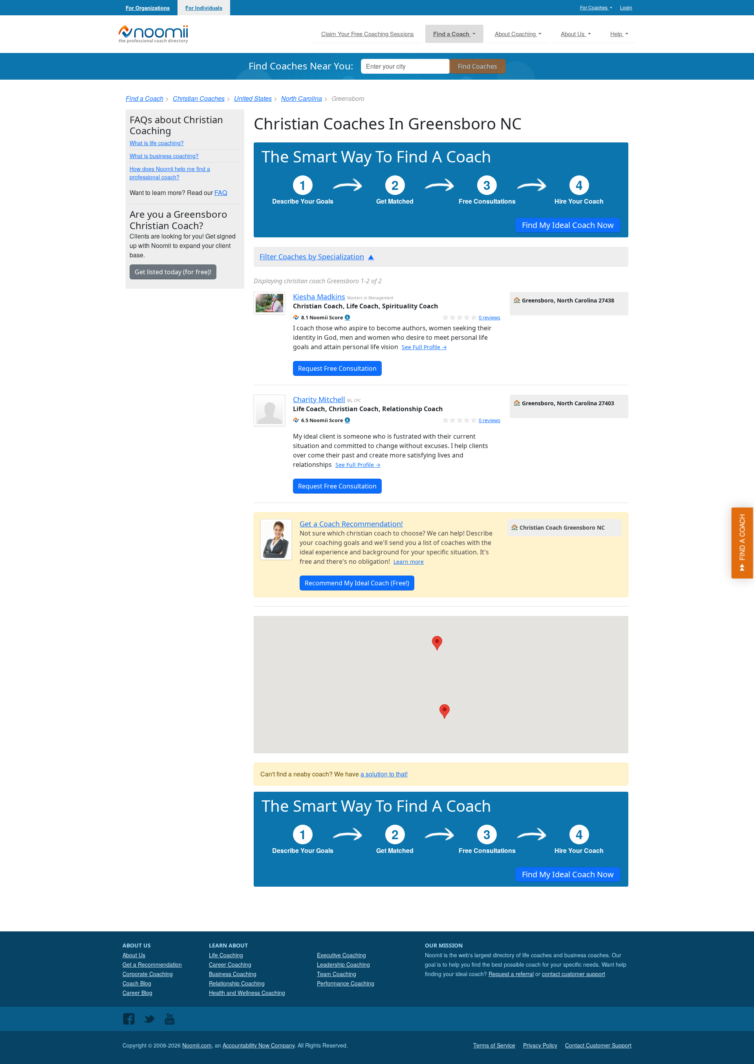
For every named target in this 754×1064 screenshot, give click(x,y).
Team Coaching (336, 974)
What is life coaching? (157, 143)
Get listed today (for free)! (173, 272)
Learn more (408, 561)
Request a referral (511, 974)
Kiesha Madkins (319, 296)
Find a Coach (144, 98)
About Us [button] (573, 33)
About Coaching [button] (516, 33)
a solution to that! (384, 773)
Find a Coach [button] (452, 33)
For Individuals (203, 7)
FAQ (220, 192)
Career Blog (137, 993)
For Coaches (594, 7)
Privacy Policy (540, 1045)
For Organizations (148, 7)
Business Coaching (232, 974)
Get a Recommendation (152, 964)
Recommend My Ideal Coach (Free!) (357, 583)
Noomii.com (197, 1045)
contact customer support (573, 974)
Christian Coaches (199, 98)
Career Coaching (230, 964)
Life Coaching (226, 955)
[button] (347, 317)
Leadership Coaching (343, 964)
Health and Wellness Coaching (247, 993)
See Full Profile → (424, 347)
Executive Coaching (341, 955)
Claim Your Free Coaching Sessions (367, 33)
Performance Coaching (345, 983)
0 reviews (489, 317)
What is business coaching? (164, 156)
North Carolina (301, 98)
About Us (134, 955)
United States (253, 98)
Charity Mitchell (319, 399)
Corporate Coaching (148, 974)
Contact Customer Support (598, 1045)
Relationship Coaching (237, 983)
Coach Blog (137, 983)
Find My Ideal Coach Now (568, 225)
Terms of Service (494, 1045)
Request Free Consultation (337, 368)
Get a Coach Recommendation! (351, 523)
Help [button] (617, 33)
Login (626, 7)
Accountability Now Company (259, 1045)
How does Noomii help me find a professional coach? (170, 173)
